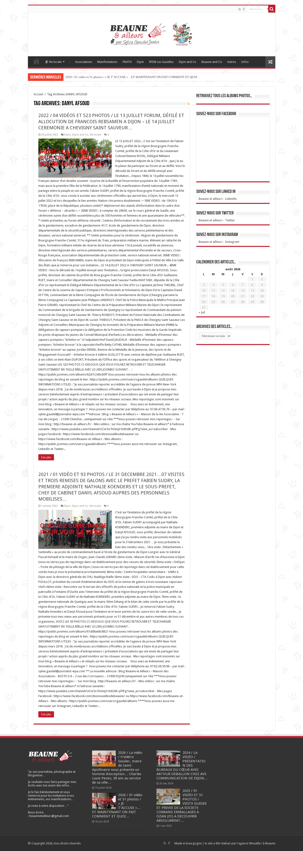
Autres (231, 62)
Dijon (140, 62)
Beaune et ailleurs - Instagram (219, 242)
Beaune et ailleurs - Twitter (217, 220)
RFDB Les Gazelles (161, 62)
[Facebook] (243, 9)
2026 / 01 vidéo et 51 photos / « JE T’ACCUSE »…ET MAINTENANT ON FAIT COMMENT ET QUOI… (132, 77)
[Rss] (239, 9)
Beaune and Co (211, 62)
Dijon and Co (187, 62)
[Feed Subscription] (188, 104)
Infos (245, 62)
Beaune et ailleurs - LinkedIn (218, 199)
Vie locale (55, 62)
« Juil (202, 312)
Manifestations (107, 62)
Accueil (36, 61)
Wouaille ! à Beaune (262, 843)
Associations (83, 62)
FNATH (127, 62)
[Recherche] (271, 9)
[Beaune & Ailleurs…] (151, 33)
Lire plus (46, 457)
